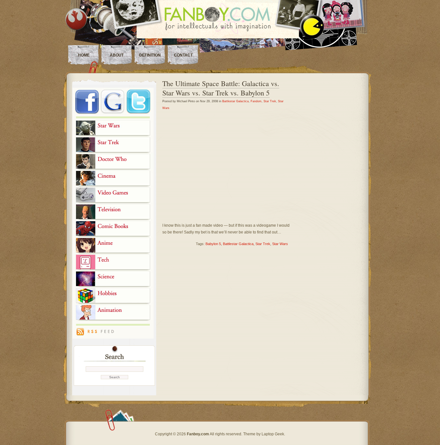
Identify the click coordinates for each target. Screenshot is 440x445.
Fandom (256, 101)
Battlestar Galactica (235, 101)
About (117, 55)
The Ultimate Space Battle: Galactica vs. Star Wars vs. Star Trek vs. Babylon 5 (220, 88)
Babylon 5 (213, 244)
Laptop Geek (273, 434)
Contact (183, 55)
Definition (150, 55)
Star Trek (269, 101)
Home (84, 55)
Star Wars (280, 244)
